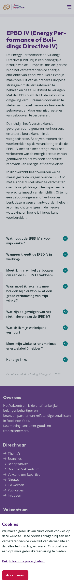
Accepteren (15, 575)
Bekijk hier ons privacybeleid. (23, 561)
